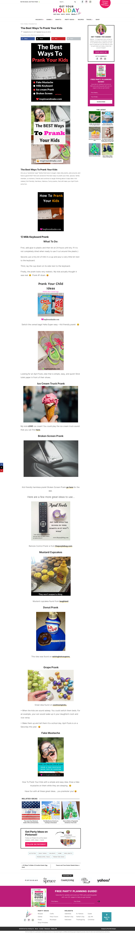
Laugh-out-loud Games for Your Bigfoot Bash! (94, 124)
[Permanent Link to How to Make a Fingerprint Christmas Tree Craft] (70, 818)
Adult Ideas (43, 853)
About (36, 928)
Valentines (68, 913)
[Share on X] (1, 467)
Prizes (40, 919)
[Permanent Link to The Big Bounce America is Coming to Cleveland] (51, 818)
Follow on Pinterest (36, 844)
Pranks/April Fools (43, 856)
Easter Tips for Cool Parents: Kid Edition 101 (107, 124)
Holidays (52, 853)
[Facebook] (82, 1)
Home (60, 853)
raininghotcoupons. (61, 656)
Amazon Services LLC (48, 931)
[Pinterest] (86, 1)
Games (40, 916)
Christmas (91, 919)
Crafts (52, 913)
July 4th (90, 916)
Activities (32, 853)
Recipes (40, 913)
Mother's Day (69, 916)
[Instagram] (90, 1)
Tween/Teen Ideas (59, 856)
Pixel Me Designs (111, 928)
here (38, 430)
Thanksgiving (80, 919)
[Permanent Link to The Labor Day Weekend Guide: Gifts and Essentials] (31, 818)
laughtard (63, 601)
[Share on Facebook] (1, 464)
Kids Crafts (68, 853)
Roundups (53, 919)
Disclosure (47, 928)
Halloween (68, 919)
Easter (90, 913)
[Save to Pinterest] (1, 470)
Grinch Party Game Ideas (94, 155)
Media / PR (54, 928)
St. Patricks (79, 913)
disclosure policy (40, 35)
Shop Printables (43, 922)
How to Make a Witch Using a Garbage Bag (107, 156)
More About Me (101, 52)
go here (69, 487)
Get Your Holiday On (67, 10)
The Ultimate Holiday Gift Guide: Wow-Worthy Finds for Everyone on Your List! (107, 140)
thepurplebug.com (63, 546)
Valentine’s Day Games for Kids (95, 140)
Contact (41, 928)
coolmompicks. (60, 705)
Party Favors (54, 916)
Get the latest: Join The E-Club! (29, 1)
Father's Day (80, 916)
